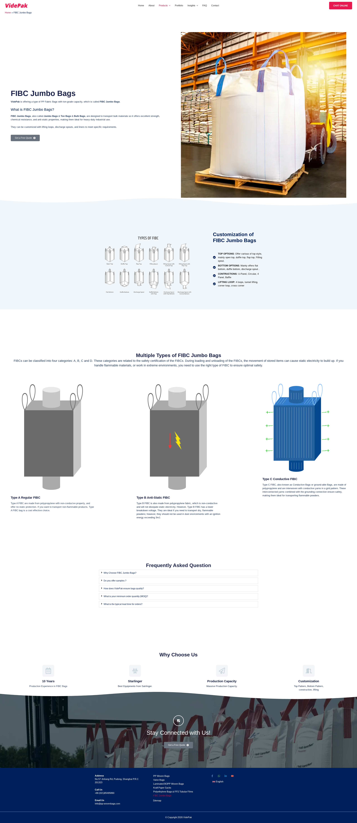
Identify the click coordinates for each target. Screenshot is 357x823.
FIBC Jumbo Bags (162, 795)
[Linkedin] (225, 776)
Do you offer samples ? (115, 580)
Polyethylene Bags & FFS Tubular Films (173, 791)
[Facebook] (212, 776)
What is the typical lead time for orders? (123, 604)
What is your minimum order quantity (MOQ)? (126, 596)
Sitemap (157, 800)
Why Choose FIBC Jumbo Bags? (120, 573)
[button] (169, 5)
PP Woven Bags (161, 776)
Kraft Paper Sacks (162, 788)
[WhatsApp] (219, 776)
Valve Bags (159, 780)
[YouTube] (232, 776)
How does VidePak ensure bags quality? (124, 588)
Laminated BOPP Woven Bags (168, 784)
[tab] (178, 573)
